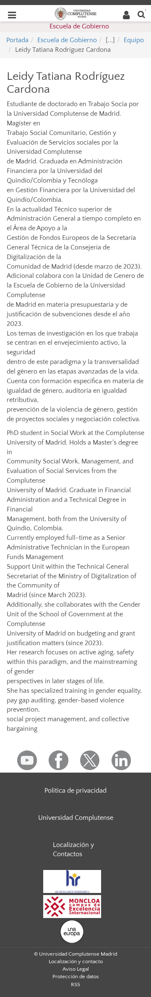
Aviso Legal (75, 969)
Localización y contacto (76, 961)
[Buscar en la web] (141, 14)
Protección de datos (75, 976)
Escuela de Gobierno (79, 26)
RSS (75, 984)
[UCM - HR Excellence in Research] (72, 881)
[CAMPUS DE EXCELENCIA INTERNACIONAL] (72, 906)
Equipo (134, 40)
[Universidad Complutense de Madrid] (75, 13)
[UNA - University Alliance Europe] (71, 931)
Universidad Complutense (75, 818)
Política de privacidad (75, 790)
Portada (17, 40)
